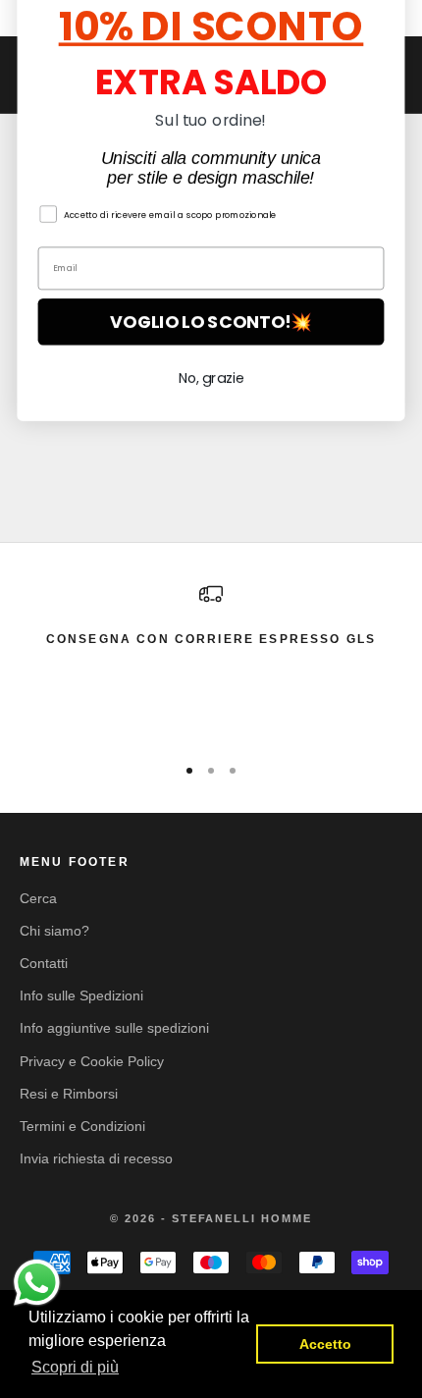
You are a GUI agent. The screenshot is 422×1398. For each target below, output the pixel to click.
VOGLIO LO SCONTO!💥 (210, 409)
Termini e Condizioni (82, 1126)
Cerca (38, 898)
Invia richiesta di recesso (96, 1158)
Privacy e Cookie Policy (92, 1061)
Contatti (44, 963)
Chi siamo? (54, 931)
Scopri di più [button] (75, 1367)
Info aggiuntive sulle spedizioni (114, 1028)
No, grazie (211, 465)
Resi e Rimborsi (69, 1094)
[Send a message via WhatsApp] (37, 1283)
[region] (211, 659)
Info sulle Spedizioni (81, 995)
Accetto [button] (325, 1344)
